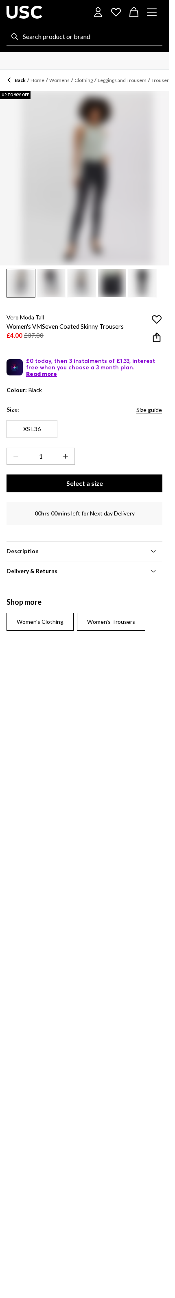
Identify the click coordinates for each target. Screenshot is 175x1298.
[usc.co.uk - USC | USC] (24, 12)
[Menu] (152, 12)
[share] (157, 337)
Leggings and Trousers (122, 80)
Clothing (83, 80)
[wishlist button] (116, 12)
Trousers (161, 80)
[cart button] (134, 12)
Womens (59, 80)
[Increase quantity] (67, 456)
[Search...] (15, 36)
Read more (41, 374)
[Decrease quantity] (14, 456)
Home (37, 80)
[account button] (98, 12)
